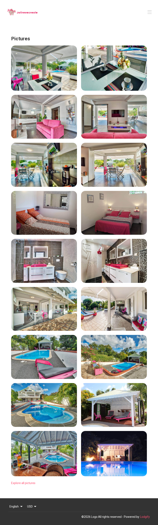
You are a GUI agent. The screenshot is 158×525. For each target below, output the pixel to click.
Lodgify (145, 516)
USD (30, 506)
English (14, 506)
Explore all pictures (23, 483)
